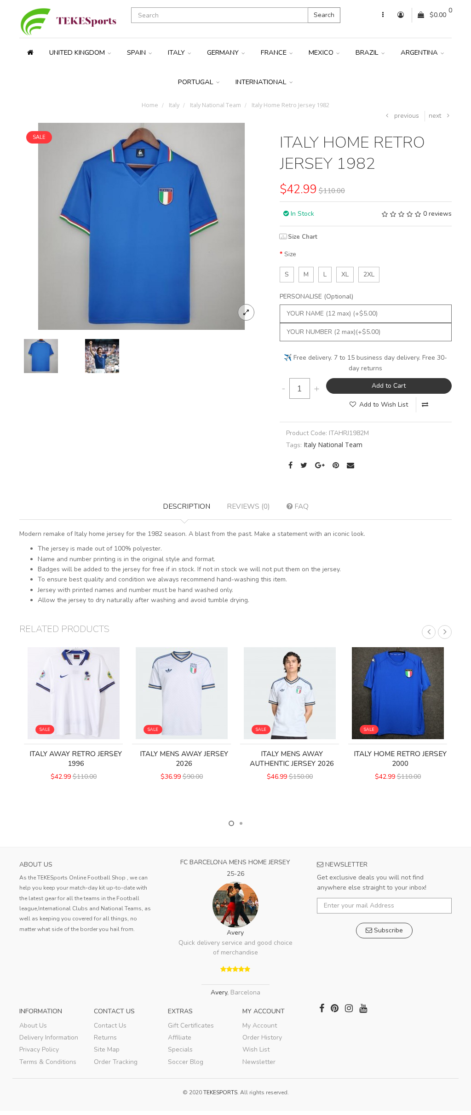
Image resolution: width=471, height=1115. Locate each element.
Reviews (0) (248, 506)
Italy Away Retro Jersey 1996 (75, 759)
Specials (180, 1049)
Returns (105, 1037)
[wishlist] (55, 808)
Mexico (322, 52)
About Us (33, 1025)
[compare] (425, 405)
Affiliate (179, 1037)
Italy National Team (215, 105)
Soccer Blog (185, 1062)
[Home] (30, 52)
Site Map (107, 1049)
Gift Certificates (191, 1025)
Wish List (256, 1049)
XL (345, 274)
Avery (235, 932)
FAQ (301, 506)
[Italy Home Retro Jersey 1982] (141, 225)
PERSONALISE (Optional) (316, 296)
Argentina (420, 52)
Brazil (368, 52)
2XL (368, 274)
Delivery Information (48, 1037)
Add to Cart (389, 385)
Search (324, 15)
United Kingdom (78, 52)
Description (186, 506)
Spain (137, 52)
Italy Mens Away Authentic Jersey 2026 (292, 759)
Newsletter (259, 1062)
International (262, 81)
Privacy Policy (39, 1049)
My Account (259, 1025)
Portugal (196, 81)
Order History (262, 1037)
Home (150, 105)
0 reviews (437, 213)
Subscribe (387, 930)
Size (290, 254)
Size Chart (302, 236)
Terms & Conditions (47, 1062)
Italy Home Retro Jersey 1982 (289, 105)
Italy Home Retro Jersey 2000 (400, 759)
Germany (224, 52)
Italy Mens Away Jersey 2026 (184, 759)
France (274, 52)
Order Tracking (116, 1062)
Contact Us (110, 1025)
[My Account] (383, 15)
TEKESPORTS (220, 1092)
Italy (177, 52)
